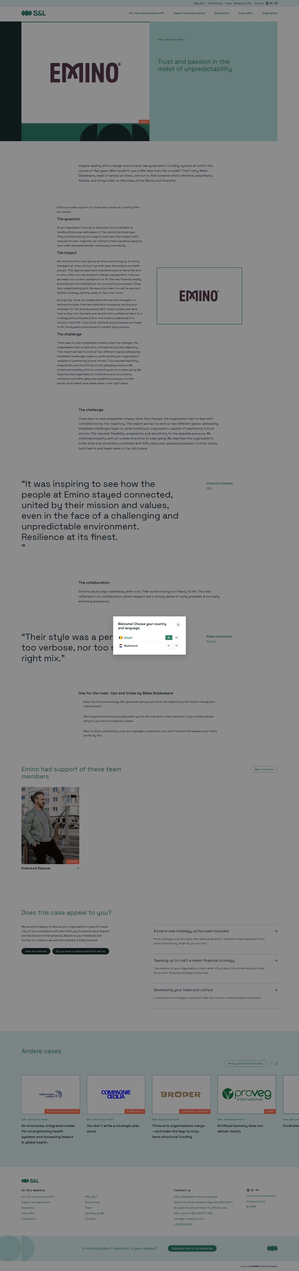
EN (176, 637)
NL (169, 637)
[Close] (178, 624)
